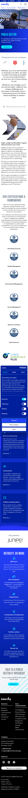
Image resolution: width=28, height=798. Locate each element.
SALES (18, 1)
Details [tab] (14, 372)
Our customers (11, 8)
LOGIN (3, 1)
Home (3, 8)
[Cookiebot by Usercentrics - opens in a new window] (19, 368)
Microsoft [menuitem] (4, 708)
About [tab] (23, 372)
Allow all (14, 420)
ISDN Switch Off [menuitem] (19, 716)
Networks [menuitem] (4, 714)
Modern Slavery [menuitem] (5, 782)
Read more (6, 453)
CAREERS (11, 1)
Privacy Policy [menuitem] (5, 779)
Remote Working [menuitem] (20, 712)
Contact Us (6, 47)
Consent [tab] (5, 372)
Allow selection (14, 424)
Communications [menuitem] (6, 712)
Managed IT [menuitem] (4, 710)
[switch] (24, 404)
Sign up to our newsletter (14, 768)
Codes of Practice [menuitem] (6, 784)
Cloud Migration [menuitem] (19, 710)
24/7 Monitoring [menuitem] (19, 714)
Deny (14, 429)
